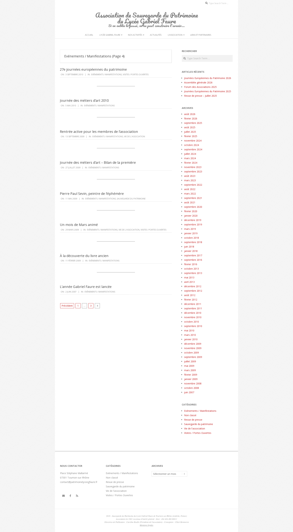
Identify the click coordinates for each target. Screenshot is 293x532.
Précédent (67, 305)
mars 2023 (190, 180)
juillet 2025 (190, 131)
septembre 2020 (193, 206)
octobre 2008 (191, 387)
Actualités (155, 34)
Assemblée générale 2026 (198, 82)
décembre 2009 (192, 343)
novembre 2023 (192, 167)
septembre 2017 (193, 255)
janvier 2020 (191, 215)
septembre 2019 (193, 224)
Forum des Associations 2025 (200, 86)
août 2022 (189, 189)
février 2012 (190, 299)
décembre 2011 (192, 304)
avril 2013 (189, 281)
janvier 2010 (191, 339)
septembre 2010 (193, 326)
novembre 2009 (192, 348)
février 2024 (190, 162)
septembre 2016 (193, 259)
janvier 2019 (191, 233)
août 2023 (189, 176)
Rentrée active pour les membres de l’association (99, 131)
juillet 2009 (190, 361)
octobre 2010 (191, 321)
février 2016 (190, 264)
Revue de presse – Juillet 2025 (200, 95)
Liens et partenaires (200, 34)
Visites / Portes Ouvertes (136, 74)
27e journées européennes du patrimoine (93, 69)
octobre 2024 (191, 145)
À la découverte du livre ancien (84, 255)
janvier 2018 (191, 251)
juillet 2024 (190, 153)
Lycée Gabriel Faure (110, 34)
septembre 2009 (193, 357)
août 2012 (189, 295)
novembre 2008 (192, 383)
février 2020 (190, 211)
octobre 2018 (191, 237)
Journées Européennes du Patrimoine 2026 (207, 78)
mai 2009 (189, 365)
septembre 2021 (193, 198)
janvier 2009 (191, 379)
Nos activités (135, 34)
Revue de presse (193, 419)
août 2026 (189, 114)
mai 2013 (189, 277)
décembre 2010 (192, 312)
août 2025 (189, 127)
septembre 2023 (193, 171)
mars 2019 (190, 228)
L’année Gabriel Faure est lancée (86, 286)
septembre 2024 (193, 149)
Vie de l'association (134, 136)
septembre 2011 (193, 308)
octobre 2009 (191, 352)
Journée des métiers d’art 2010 (84, 100)
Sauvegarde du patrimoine (131, 198)
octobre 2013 (191, 268)
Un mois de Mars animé (79, 224)
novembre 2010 (192, 317)
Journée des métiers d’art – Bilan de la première (98, 162)
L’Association (175, 34)
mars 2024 (190, 158)
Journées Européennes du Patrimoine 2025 (207, 91)
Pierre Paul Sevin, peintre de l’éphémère (92, 193)
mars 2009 (190, 370)
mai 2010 (189, 330)
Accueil (89, 34)
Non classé (190, 415)
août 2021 (189, 202)
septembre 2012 (193, 290)
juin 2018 (189, 246)
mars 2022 (190, 193)
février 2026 (190, 118)
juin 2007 (189, 392)
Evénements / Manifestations (106, 74)
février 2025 (190, 136)
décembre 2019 (192, 220)
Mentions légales (146, 525)
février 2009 (190, 374)
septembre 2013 (193, 273)
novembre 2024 (192, 140)
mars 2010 (190, 334)
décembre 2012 (192, 286)
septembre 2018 (193, 242)
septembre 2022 (193, 184)
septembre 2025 (193, 123)
